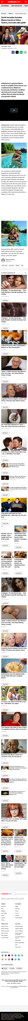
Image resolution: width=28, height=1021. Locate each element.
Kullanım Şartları (19, 926)
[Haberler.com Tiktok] (12, 959)
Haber (8, 983)
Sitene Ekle (18, 947)
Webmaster (18, 940)
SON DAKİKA (5, 6)
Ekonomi (3, 906)
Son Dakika (4, 913)
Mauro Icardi (4, 265)
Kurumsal (17, 923)
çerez (7, 1015)
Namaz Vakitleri (5, 928)
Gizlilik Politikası (19, 928)
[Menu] (2, 2)
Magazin (11, 13)
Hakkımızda (3, 898)
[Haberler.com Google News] (2, 955)
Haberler (3, 904)
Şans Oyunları (4, 933)
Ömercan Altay (10, 259)
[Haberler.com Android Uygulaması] (12, 968)
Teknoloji (17, 908)
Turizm (17, 913)
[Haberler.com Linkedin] (15, 955)
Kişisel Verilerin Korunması (19, 933)
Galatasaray (11, 265)
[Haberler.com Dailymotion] (19, 959)
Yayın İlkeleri (21, 898)
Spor (22, 265)
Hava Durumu (4, 926)
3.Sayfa (3, 917)
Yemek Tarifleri (4, 937)
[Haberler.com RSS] (2, 959)
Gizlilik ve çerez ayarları (6, 986)
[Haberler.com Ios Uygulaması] (4, 968)
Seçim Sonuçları (5, 931)
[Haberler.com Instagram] (12, 955)
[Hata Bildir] (14, 986)
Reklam (8, 898)
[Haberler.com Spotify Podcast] (22, 955)
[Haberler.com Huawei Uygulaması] (19, 968)
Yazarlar (17, 915)
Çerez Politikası (19, 931)
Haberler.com (4, 923)
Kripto (2, 915)
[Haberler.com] (6, 894)
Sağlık (16, 906)
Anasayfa (3, 13)
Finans (16, 911)
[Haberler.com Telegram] (15, 959)
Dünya (2, 920)
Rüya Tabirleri (4, 935)
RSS (16, 944)
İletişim (12, 898)
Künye (16, 898)
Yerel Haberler (18, 917)
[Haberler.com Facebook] (6, 955)
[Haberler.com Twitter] (9, 955)
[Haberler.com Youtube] (9, 959)
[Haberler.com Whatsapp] (19, 955)
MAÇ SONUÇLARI (16, 6)
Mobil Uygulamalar (19, 942)
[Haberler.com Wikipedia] (6, 959)
